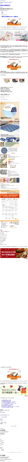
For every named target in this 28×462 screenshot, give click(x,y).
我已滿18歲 (2, 460)
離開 (3, 460)
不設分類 (6, 10)
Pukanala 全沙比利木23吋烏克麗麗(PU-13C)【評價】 (8, 402)
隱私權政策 (18, 452)
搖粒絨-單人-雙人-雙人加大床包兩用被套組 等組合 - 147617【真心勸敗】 (10, 406)
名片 (2, 13)
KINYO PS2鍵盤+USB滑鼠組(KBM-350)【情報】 (7, 407)
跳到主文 (1, 7)
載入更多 (1, 419)
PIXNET (9, 452)
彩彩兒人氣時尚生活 (5, 5)
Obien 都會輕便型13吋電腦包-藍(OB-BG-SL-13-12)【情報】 (9, 401)
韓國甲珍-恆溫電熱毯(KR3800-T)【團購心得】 (10, 16)
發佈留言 (1, 423)
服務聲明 (20, 452)
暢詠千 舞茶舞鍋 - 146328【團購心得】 (6, 405)
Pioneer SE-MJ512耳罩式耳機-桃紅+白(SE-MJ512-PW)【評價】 (9, 403)
